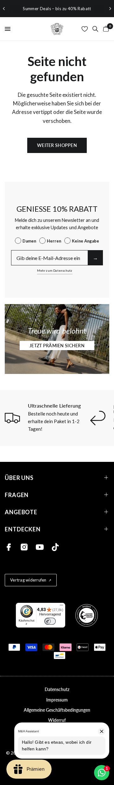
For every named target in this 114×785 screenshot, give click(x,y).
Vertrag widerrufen (28, 579)
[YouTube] (40, 547)
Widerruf (57, 720)
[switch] (50, 621)
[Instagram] (24, 547)
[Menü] (61, 606)
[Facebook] (9, 547)
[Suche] (95, 29)
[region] (57, 8)
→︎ (95, 258)
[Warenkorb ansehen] (104, 29)
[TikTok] (55, 547)
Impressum (57, 699)
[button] (57, 345)
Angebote (21, 512)
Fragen (16, 495)
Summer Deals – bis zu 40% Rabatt (57, 8)
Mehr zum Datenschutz (55, 270)
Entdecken (23, 529)
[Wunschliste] (84, 29)
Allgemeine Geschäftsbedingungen (57, 710)
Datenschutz (57, 689)
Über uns (19, 478)
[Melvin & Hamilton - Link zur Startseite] (57, 29)
